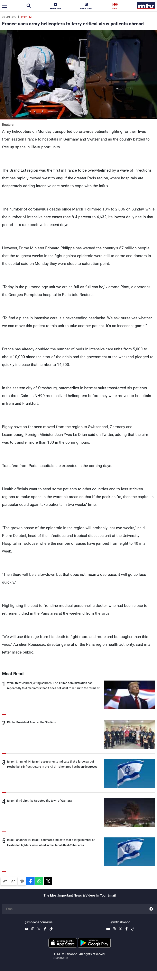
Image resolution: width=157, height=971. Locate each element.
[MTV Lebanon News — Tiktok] (51, 929)
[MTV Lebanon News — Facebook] (45, 929)
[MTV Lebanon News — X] (39, 929)
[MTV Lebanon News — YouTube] (27, 929)
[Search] (29, 5)
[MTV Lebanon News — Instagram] (33, 929)
